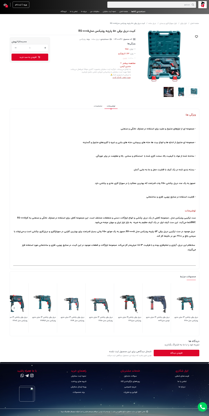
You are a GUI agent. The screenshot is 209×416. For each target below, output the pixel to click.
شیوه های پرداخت (78, 381)
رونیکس (82, 39)
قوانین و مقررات (130, 392)
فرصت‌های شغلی (182, 376)
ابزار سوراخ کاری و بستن (168, 23)
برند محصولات (79, 392)
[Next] (14, 308)
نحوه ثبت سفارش (78, 376)
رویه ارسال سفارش (78, 386)
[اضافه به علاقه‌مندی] (196, 36)
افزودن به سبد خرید (28, 57)
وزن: (131, 53)
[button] (140, 11)
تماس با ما (182, 381)
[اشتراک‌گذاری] (196, 42)
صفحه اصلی (194, 23)
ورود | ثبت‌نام (21, 4)
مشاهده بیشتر (129, 63)
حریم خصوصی (130, 386)
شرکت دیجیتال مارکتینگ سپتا (70, 411)
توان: (131, 49)
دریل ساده (152, 23)
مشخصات (98, 106)
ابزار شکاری (121, 411)
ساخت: (130, 58)
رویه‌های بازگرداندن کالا (130, 381)
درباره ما (182, 386)
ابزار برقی (183, 23)
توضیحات (111, 106)
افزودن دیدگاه (176, 353)
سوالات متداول (130, 376)
